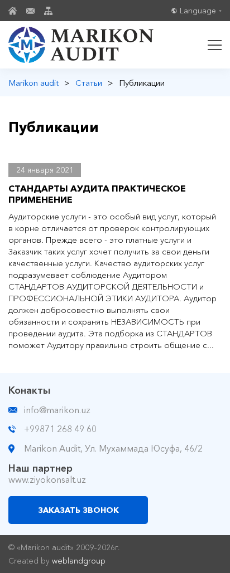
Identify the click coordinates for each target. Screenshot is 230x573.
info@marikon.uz (57, 409)
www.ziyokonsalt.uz (47, 479)
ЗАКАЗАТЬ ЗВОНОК (78, 510)
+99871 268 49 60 (60, 428)
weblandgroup (79, 561)
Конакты (29, 390)
